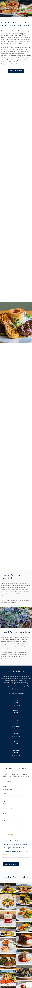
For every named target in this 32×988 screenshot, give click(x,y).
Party (4, 801)
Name (5, 813)
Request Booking (10, 864)
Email (4, 820)
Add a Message (8, 835)
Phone (5, 828)
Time (4, 794)
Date (4, 786)
